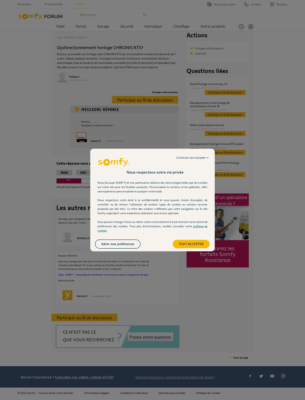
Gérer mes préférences (117, 244)
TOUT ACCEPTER (191, 244)
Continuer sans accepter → (192, 157)
